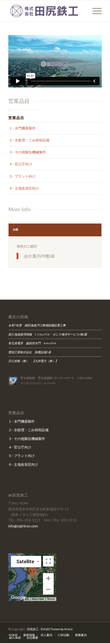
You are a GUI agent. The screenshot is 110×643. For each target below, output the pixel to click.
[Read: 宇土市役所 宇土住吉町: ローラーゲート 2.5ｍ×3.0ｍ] (13, 381)
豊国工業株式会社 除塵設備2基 (29, 352)
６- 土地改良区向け (24, 188)
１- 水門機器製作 (22, 128)
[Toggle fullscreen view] (48, 561)
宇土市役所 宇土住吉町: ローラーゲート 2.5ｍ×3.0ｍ (56, 378)
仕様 (15, 229)
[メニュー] (94, 11)
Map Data (38, 599)
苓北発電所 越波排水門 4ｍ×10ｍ (32, 343)
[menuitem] (94, 11)
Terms (51, 599)
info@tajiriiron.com (23, 526)
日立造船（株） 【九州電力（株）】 (34, 361)
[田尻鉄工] (45, 11)
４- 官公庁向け (20, 164)
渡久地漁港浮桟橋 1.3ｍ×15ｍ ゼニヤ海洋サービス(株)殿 (49, 334)
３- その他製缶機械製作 (27, 152)
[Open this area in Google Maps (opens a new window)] (18, 597)
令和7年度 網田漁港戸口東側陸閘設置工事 (37, 325)
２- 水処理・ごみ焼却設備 (29, 140)
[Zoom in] (48, 578)
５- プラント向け (22, 176)
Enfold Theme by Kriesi (57, 629)
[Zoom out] (48, 589)
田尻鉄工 (33, 629)
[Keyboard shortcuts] (27, 599)
